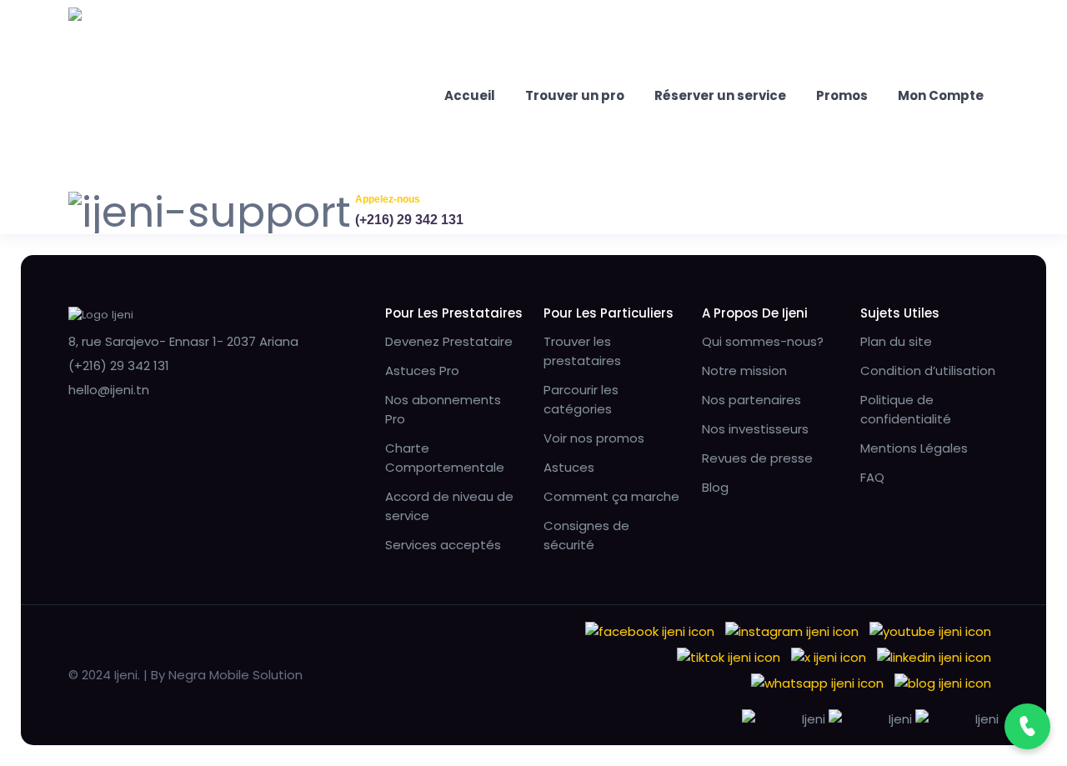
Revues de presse (757, 458)
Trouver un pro (574, 95)
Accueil (469, 95)
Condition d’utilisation (927, 370)
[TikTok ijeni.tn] (729, 656)
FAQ (872, 477)
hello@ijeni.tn (108, 389)
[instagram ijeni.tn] (792, 630)
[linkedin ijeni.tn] (934, 656)
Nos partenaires (751, 399)
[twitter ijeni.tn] (828, 656)
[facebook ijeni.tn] (650, 630)
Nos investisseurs (755, 429)
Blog (715, 487)
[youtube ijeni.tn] (930, 630)
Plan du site (896, 341)
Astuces (569, 467)
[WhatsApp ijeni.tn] (817, 682)
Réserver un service (720, 95)
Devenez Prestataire (449, 341)
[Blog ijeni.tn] (942, 682)
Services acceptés (443, 544)
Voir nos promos (594, 438)
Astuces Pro (422, 370)
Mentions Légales (914, 448)
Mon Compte (941, 95)
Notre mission (744, 370)
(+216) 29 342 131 (409, 220)
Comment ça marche (611, 496)
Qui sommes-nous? (763, 341)
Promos (842, 95)
